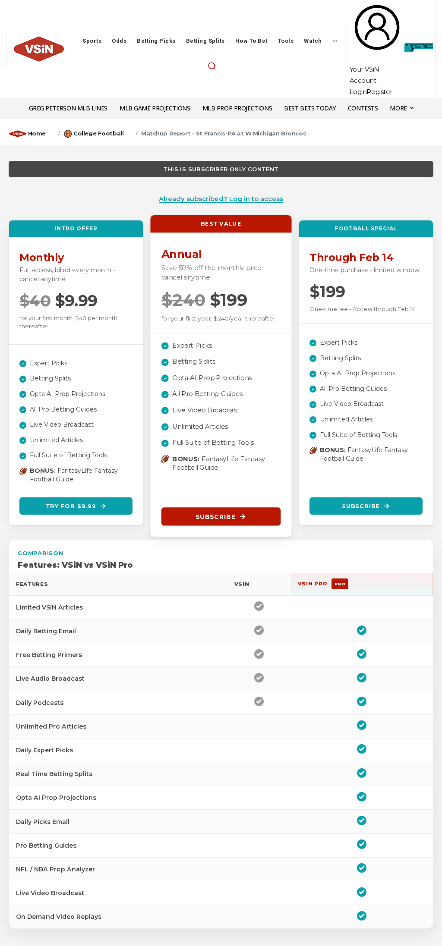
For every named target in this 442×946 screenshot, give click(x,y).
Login (358, 92)
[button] (212, 66)
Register (379, 92)
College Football (98, 133)
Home (37, 133)
